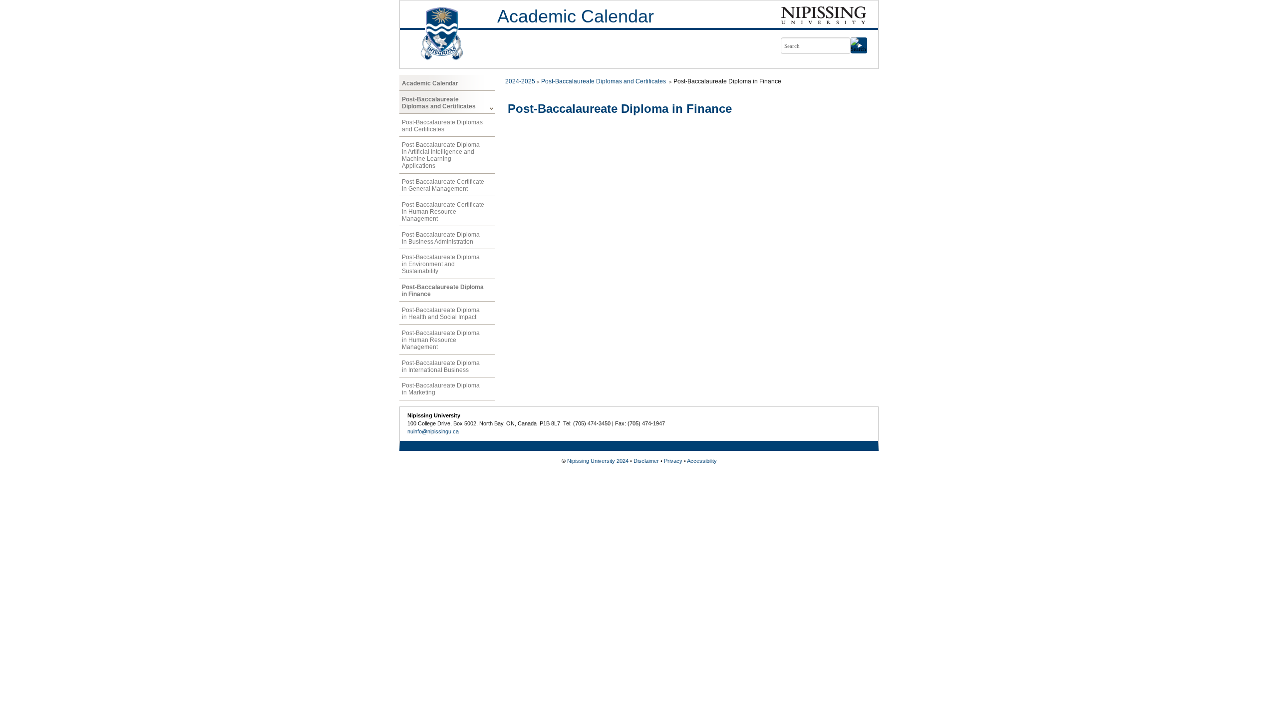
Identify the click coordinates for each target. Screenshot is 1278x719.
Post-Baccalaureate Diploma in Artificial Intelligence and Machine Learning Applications (441, 155)
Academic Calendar (575, 16)
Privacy (673, 461)
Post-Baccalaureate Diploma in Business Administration (441, 238)
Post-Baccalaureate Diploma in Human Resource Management (441, 340)
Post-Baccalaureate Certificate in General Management (443, 185)
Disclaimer (646, 461)
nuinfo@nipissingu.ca (433, 431)
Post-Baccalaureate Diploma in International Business (441, 366)
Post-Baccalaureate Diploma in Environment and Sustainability (441, 264)
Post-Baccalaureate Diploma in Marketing (441, 389)
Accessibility (702, 461)
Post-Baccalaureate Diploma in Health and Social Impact (441, 314)
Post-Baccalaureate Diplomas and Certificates (439, 103)
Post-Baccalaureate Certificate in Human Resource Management (443, 211)
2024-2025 (520, 81)
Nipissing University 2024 (598, 461)
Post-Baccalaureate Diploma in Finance (443, 291)
